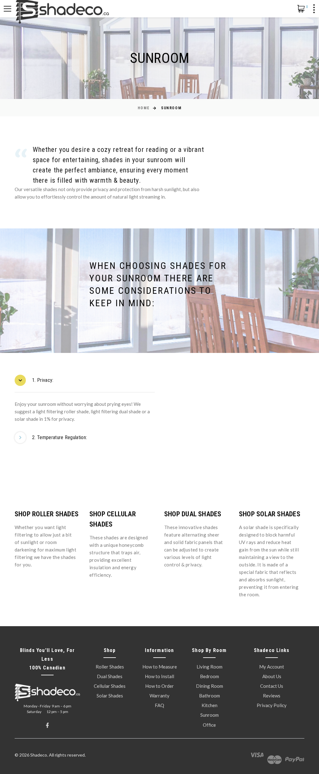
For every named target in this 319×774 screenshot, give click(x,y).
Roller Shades (110, 666)
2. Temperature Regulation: (59, 437)
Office (209, 725)
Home (144, 108)
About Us (271, 676)
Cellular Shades (110, 686)
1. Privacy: (43, 380)
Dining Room (209, 686)
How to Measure (159, 666)
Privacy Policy (272, 705)
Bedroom (209, 676)
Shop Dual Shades (192, 514)
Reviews (271, 695)
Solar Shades (110, 695)
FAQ (159, 705)
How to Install (159, 676)
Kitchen (209, 705)
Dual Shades (109, 676)
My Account (271, 666)
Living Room (209, 666)
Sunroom (209, 715)
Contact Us (271, 686)
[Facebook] (47, 725)
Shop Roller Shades (47, 514)
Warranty (159, 695)
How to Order (159, 686)
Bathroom (209, 695)
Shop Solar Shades (269, 514)
